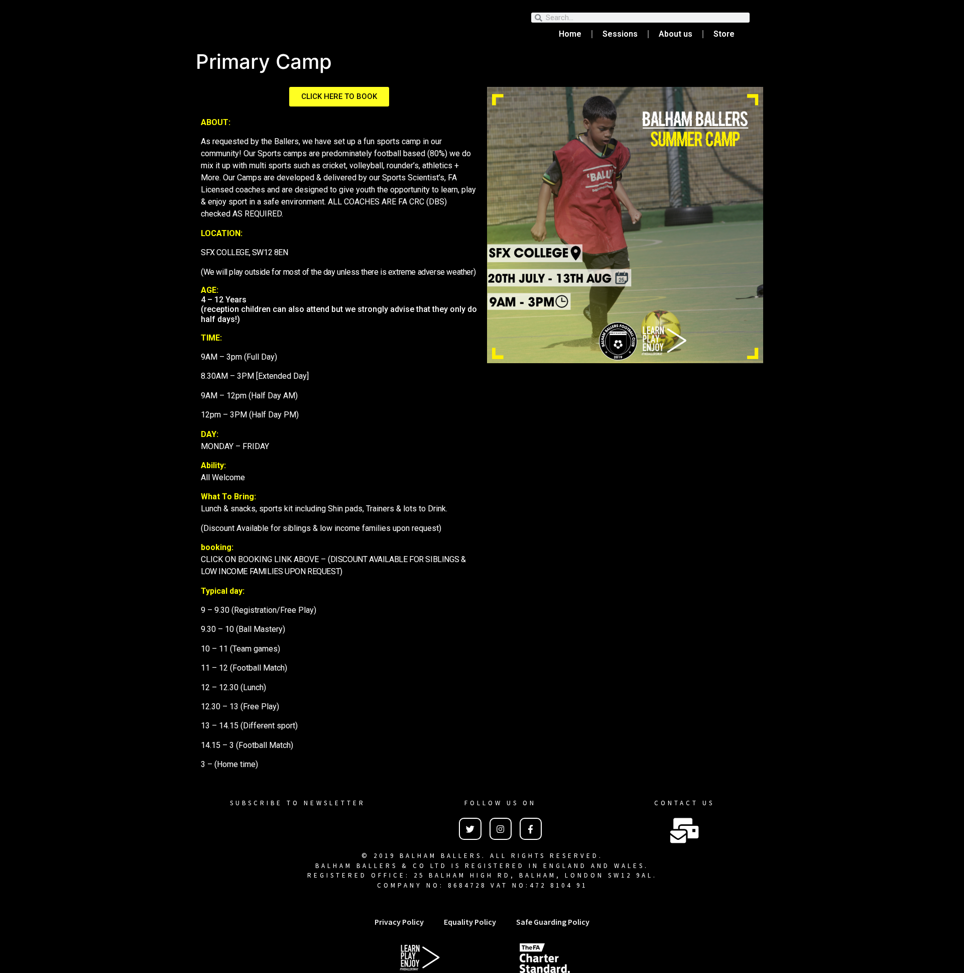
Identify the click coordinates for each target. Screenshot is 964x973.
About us (675, 34)
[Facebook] (531, 829)
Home (570, 34)
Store (724, 34)
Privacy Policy (399, 922)
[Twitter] (470, 829)
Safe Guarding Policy (552, 922)
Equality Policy (470, 922)
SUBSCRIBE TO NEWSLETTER (298, 803)
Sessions (620, 34)
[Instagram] (501, 829)
